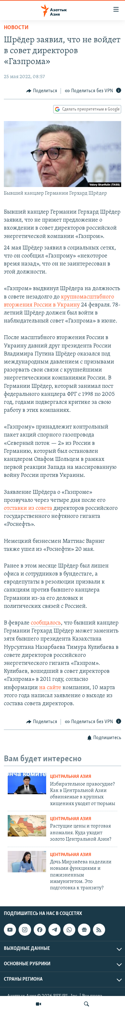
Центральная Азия (70, 776)
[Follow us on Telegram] (54, 930)
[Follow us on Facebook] (40, 930)
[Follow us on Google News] (84, 930)
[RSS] (99, 930)
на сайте (50, 688)
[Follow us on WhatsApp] (69, 930)
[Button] (41, 91)
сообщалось (46, 623)
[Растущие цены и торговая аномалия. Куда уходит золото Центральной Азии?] (27, 826)
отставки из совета (28, 508)
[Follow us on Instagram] (25, 930)
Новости (16, 28)
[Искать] (86, 1004)
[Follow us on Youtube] (10, 930)
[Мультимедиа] (38, 1004)
